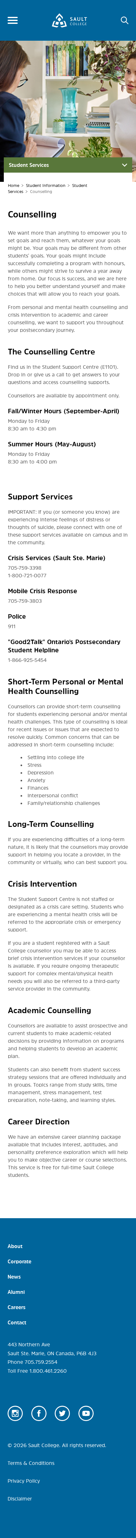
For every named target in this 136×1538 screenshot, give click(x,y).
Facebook (38, 1413)
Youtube (86, 1413)
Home (13, 185)
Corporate (19, 1261)
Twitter (62, 1413)
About (15, 1246)
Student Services (29, 165)
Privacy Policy (24, 1480)
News (14, 1276)
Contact (17, 1322)
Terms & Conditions (31, 1463)
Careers (17, 1307)
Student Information (45, 185)
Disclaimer (20, 1498)
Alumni (16, 1291)
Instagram (15, 1413)
